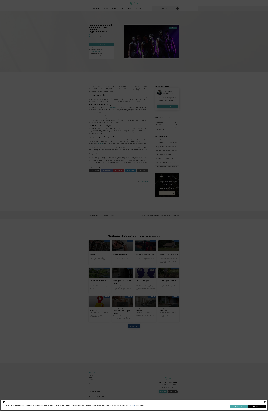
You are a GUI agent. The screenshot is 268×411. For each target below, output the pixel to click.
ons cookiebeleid (132, 405)
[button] (265, 402)
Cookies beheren (257, 406)
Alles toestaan (239, 406)
